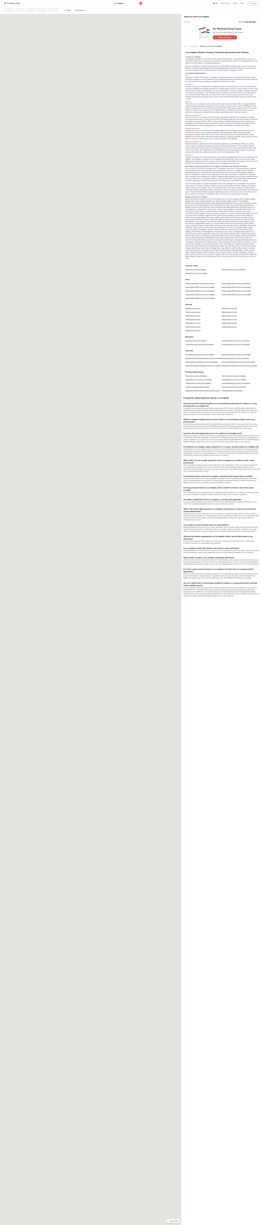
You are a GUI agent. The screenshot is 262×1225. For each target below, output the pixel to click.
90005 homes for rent (229, 308)
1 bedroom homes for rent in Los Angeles (236, 341)
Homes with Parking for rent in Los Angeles (236, 354)
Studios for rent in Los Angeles (195, 341)
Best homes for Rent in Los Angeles (234, 387)
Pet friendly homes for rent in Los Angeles (199, 354)
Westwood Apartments (193, 115)
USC (186, 75)
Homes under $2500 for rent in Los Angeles (236, 294)
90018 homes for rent (192, 319)
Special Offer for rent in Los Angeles (234, 379)
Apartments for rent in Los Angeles (234, 269)
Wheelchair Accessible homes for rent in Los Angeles (239, 366)
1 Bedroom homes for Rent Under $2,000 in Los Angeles (204, 390)
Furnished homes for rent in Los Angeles (235, 358)
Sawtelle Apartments (192, 128)
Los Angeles (194, 46)
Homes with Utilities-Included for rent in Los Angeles (203, 366)
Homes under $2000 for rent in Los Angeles (200, 294)
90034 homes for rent (229, 327)
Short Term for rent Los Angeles (196, 376)
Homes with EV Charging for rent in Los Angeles (201, 362)
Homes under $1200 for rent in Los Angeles (236, 287)
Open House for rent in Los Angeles (234, 376)
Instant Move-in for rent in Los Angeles (198, 379)
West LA (188, 102)
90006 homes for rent (193, 312)
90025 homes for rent (192, 323)
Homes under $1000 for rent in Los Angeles (200, 287)
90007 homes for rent (229, 312)
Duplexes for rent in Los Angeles (196, 273)
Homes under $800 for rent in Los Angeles (199, 283)
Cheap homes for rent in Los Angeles (198, 383)
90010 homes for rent (192, 316)
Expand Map (173, 1221)
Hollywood (189, 155)
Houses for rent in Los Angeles (195, 269)
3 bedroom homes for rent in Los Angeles (236, 344)
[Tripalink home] (12, 3)
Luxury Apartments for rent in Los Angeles (236, 383)
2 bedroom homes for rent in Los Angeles (199, 344)
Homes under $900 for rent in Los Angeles (236, 283)
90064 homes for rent (193, 330)
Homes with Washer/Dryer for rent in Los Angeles (238, 362)
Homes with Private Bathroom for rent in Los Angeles (203, 358)
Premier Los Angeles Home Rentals (197, 387)
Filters (68, 10)
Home (185, 46)
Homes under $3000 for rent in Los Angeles (200, 298)
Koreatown (189, 84)
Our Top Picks (250, 22)
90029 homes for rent (193, 327)
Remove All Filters (224, 37)
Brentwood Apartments (193, 142)
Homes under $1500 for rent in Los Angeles (236, 291)
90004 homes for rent (193, 308)
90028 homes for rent (229, 323)
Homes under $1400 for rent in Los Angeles (200, 291)
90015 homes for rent (229, 316)
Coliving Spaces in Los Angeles (232, 390)
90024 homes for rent (229, 319)
